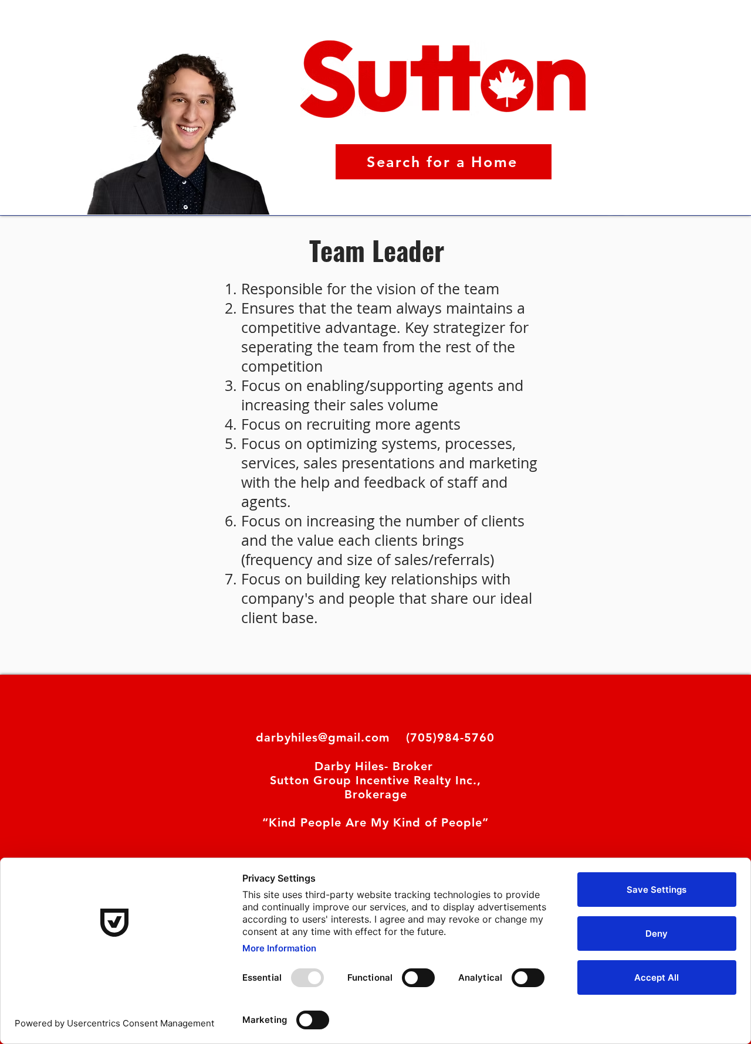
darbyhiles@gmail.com (323, 737)
